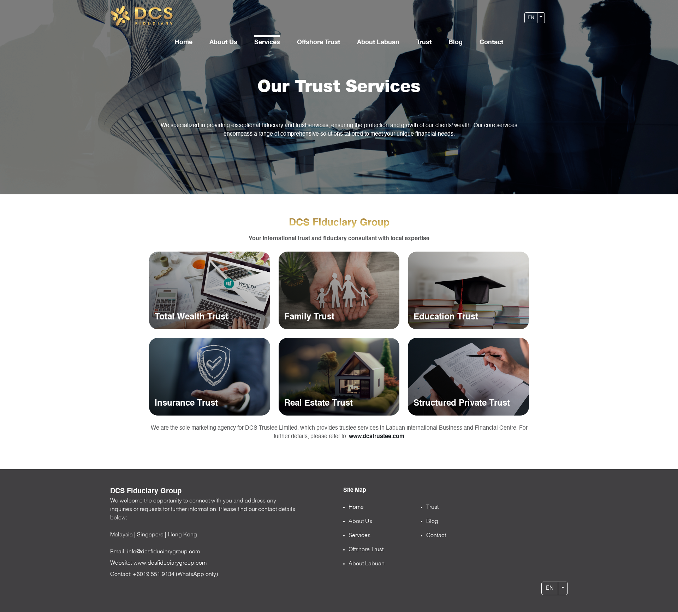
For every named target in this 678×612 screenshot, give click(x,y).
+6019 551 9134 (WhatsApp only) (175, 574)
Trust (424, 42)
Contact (491, 42)
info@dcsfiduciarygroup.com (163, 552)
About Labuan (378, 42)
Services (267, 42)
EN (531, 17)
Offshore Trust (318, 42)
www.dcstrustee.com (376, 437)
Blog (455, 42)
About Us (223, 42)
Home (183, 42)
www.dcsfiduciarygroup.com (170, 563)
